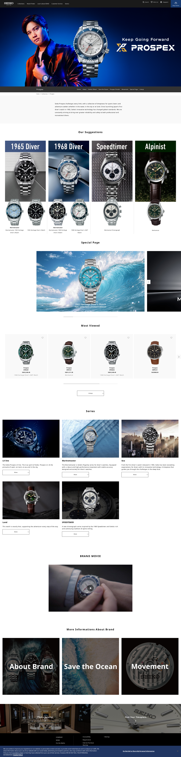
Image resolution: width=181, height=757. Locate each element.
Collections (45, 94)
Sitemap (106, 737)
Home (37, 94)
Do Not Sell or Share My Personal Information (138, 751)
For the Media (60, 743)
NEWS (58, 740)
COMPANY (59, 737)
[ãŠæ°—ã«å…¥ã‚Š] (42, 337)
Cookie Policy (18, 755)
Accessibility (86, 737)
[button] (145, 2)
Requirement (87, 740)
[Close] (177, 751)
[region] (90, 751)
